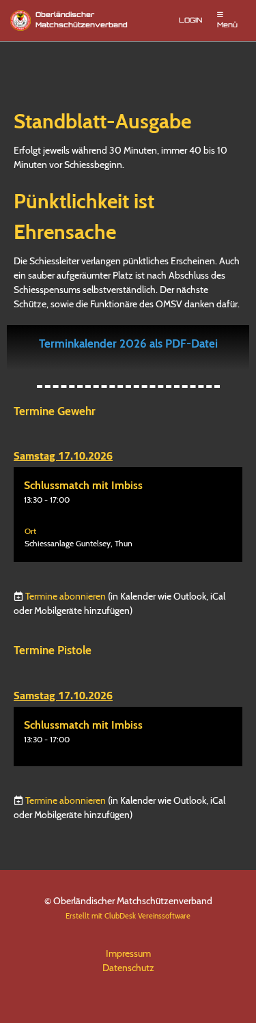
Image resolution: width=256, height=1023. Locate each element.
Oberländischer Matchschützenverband (81, 20)
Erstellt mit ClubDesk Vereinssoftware (128, 916)
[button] (128, 514)
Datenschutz (128, 968)
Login (190, 21)
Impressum (128, 953)
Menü (227, 25)
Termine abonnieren (65, 596)
